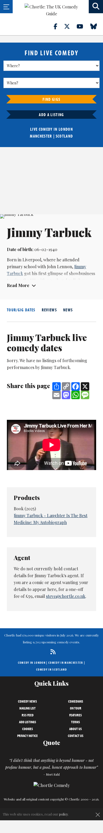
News (68, 309)
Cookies (27, 728)
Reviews (49, 309)
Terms (75, 722)
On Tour (75, 708)
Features (75, 715)
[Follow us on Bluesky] (96, 26)
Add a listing (51, 114)
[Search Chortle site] (96, 6)
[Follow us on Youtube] (83, 26)
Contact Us (75, 735)
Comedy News (27, 701)
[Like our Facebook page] (58, 26)
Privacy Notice (27, 735)
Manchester (41, 136)
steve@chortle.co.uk (65, 596)
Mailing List (27, 708)
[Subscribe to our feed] (51, 652)
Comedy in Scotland (51, 669)
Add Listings (27, 722)
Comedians (75, 701)
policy (63, 814)
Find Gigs (51, 99)
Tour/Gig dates (21, 309)
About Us (75, 728)
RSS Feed (28, 715)
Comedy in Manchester (65, 662)
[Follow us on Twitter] (70, 26)
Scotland (64, 136)
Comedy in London (31, 662)
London (66, 129)
